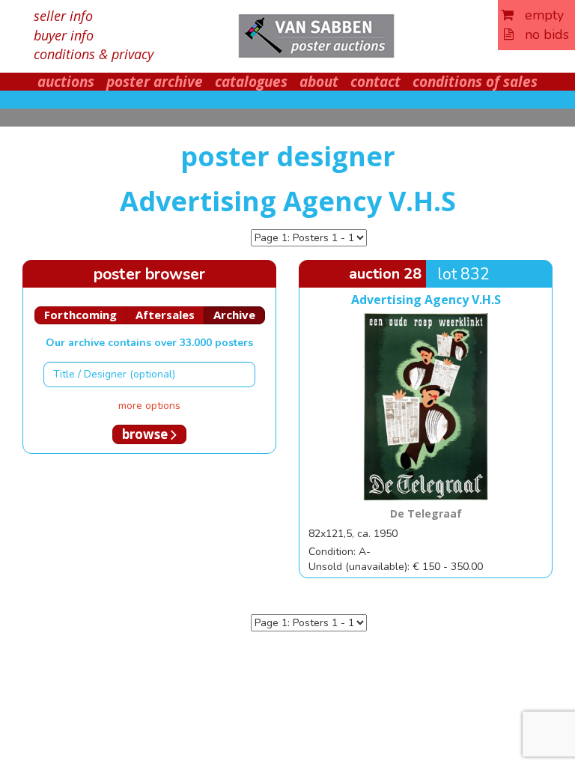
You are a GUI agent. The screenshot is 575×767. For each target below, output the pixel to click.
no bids (541, 34)
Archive (234, 314)
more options (149, 405)
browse (146, 434)
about (318, 82)
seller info (63, 16)
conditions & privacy (93, 54)
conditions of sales (475, 82)
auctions (65, 82)
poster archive (154, 82)
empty (539, 15)
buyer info (64, 35)
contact (375, 82)
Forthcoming (80, 314)
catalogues (251, 82)
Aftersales (165, 314)
